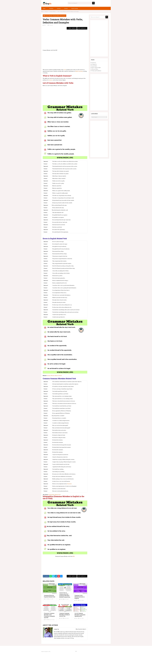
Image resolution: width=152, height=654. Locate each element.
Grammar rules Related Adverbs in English (80, 597)
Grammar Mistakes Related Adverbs (54, 375)
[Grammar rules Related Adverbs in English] (80, 588)
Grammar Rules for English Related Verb (49, 596)
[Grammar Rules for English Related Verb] (50, 588)
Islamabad (69, 483)
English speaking (79, 71)
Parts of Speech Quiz (96, 67)
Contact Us (94, 64)
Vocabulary (51, 8)
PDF (74, 556)
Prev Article (72, 28)
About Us (94, 62)
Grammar (59, 8)
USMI (45, 25)
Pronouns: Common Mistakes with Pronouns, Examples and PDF (49, 615)
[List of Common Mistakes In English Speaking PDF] (80, 608)
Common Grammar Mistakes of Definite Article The (64, 615)
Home (44, 8)
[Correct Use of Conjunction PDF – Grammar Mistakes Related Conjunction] (65, 587)
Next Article (81, 28)
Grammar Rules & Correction (59, 15)
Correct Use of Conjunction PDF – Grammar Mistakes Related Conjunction (64, 595)
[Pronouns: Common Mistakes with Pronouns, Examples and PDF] (50, 608)
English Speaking (74, 8)
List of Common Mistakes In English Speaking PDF (80, 615)
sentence (50, 80)
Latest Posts (94, 66)
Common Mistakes (49, 15)
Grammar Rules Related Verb (54, 494)
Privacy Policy (95, 69)
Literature (66, 8)
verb (65, 69)
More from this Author (80, 629)
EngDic (42, 651)
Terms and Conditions (96, 70)
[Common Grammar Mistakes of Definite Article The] (65, 608)
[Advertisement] (65, 39)
